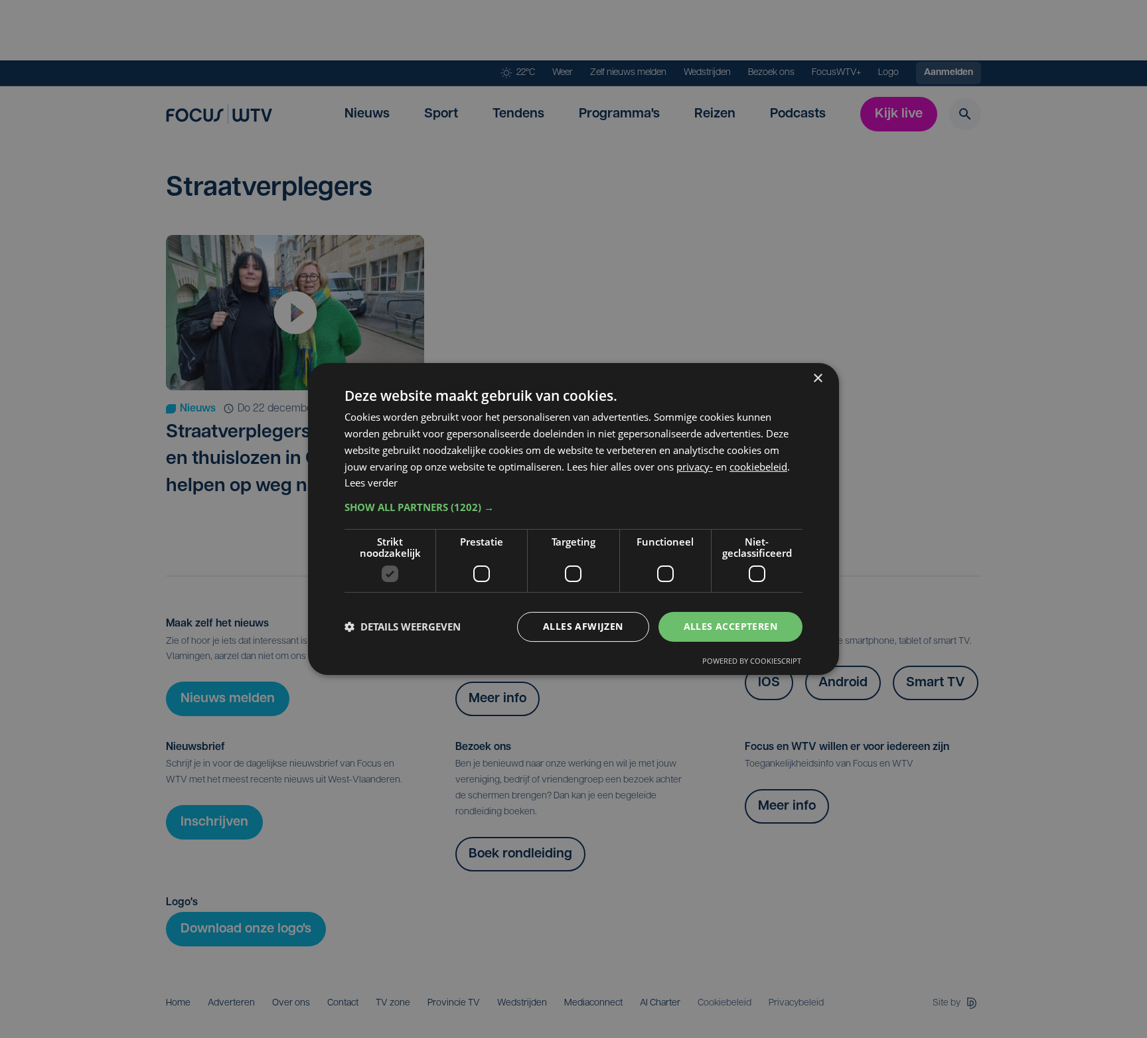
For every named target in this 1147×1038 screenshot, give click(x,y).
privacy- (694, 466)
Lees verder (371, 482)
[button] (573, 507)
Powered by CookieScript (751, 661)
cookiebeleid (758, 466)
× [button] (817, 379)
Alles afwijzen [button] (583, 626)
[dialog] (573, 519)
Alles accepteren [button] (730, 626)
